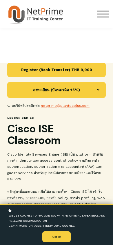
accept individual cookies (54, 225)
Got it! (56, 236)
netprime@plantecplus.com (65, 106)
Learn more (18, 225)
